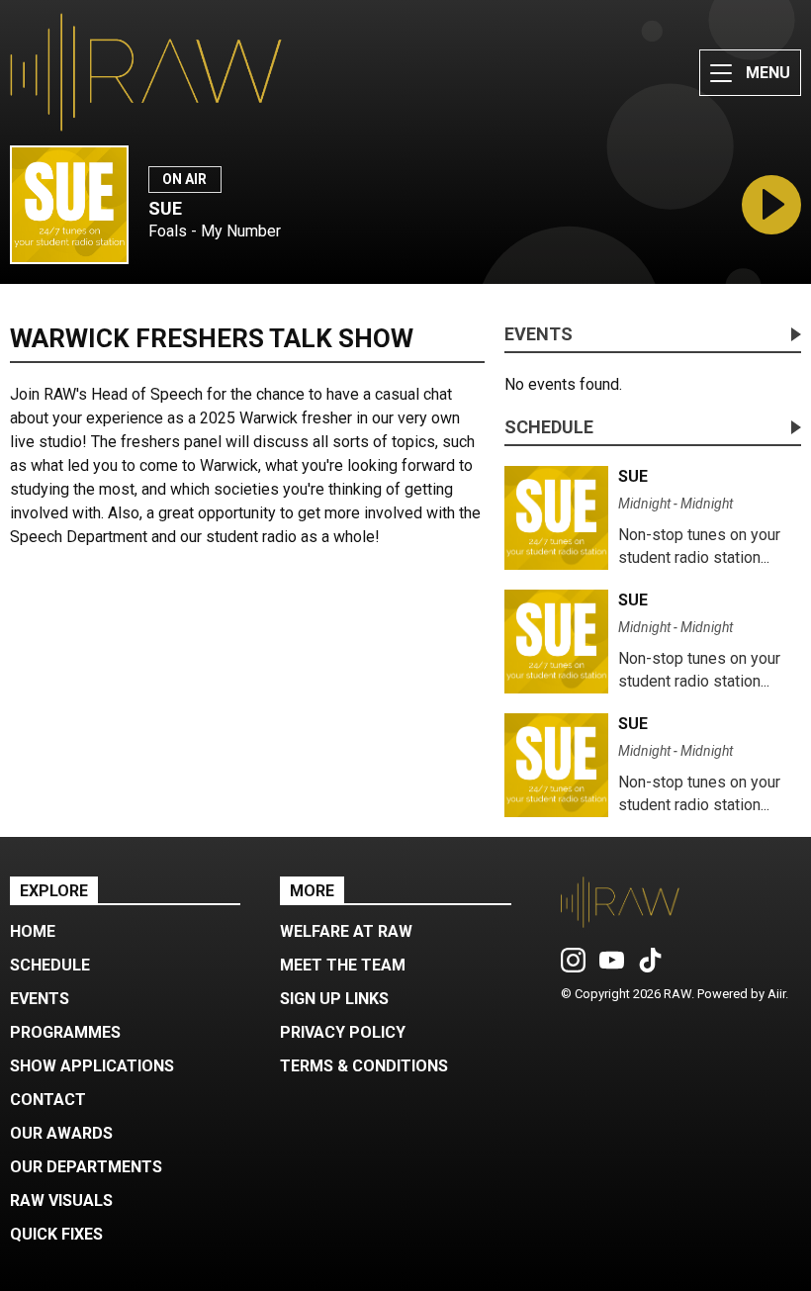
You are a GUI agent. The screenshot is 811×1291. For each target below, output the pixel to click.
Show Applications (92, 1066)
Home (32, 931)
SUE (165, 208)
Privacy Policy (343, 1032)
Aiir (776, 993)
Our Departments (86, 1166)
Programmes (65, 1032)
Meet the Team (343, 965)
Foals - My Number (214, 231)
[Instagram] (573, 967)
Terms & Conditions (364, 1066)
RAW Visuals (61, 1200)
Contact (48, 1099)
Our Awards (61, 1133)
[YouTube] (611, 967)
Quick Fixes (56, 1234)
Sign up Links (334, 998)
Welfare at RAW (346, 931)
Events (538, 334)
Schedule (548, 427)
